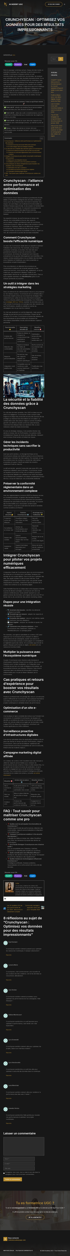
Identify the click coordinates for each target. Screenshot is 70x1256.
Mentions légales (8, 1250)
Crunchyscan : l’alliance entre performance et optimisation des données (23, 142)
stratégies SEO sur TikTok (14, 302)
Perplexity (18, 64)
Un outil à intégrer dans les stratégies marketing (20, 146)
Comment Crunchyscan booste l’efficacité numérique (22, 144)
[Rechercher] (60, 59)
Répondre (8, 955)
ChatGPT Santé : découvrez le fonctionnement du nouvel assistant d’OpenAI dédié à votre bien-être (57, 86)
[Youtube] (5, 899)
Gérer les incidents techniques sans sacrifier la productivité (24, 150)
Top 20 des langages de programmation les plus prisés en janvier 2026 (56, 119)
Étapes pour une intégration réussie (17, 160)
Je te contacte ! (35, 1217)
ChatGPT (9, 64)
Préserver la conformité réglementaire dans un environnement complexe (24, 153)
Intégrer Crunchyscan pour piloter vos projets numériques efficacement (23, 157)
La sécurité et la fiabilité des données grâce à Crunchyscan (24, 148)
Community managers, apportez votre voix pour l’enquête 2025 (32, 907)
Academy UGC (16, 4)
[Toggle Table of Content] (40, 138)
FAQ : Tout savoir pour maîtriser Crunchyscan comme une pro (23, 174)
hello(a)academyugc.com (17, 1240)
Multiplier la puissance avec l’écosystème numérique (22, 161)
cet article (32, 645)
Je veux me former (54, 4)
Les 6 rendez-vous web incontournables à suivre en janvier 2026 (57, 108)
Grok (25, 64)
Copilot (32, 64)
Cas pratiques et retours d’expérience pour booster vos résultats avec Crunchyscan (23, 164)
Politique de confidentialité (24, 1250)
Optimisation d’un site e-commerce (17, 167)
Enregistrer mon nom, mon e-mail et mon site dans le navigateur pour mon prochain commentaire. (22, 1173)
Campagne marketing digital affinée (17, 171)
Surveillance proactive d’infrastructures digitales (21, 169)
